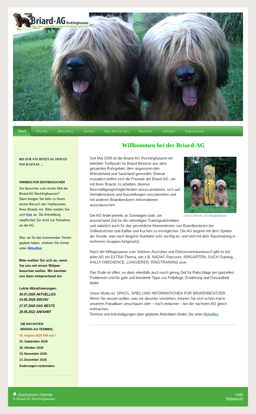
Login (239, 394)
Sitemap (46, 394)
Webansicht (234, 398)
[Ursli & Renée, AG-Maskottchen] (210, 185)
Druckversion (28, 394)
